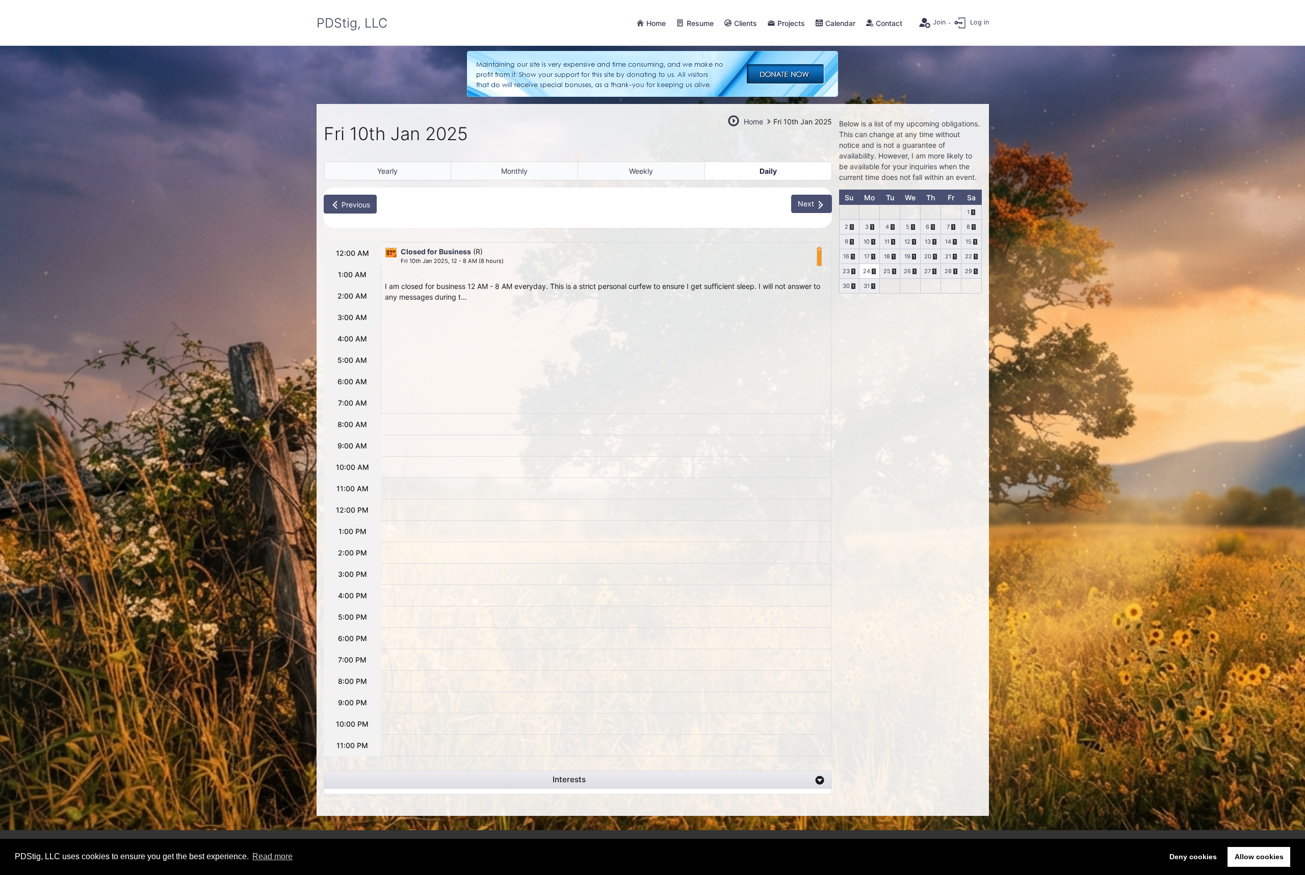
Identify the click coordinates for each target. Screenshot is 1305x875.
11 (887, 241)
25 (887, 271)
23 (846, 271)
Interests (569, 779)
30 (846, 285)
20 (927, 256)
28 (948, 271)
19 (907, 256)
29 (968, 271)
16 (846, 256)
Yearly (387, 171)
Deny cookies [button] (1193, 857)
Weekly (641, 171)
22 (968, 256)
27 (927, 271)
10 (867, 241)
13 (928, 241)
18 (887, 256)
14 (948, 241)
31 (867, 285)
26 (907, 271)
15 (968, 241)
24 (866, 271)
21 (948, 256)
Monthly (514, 171)
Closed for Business (436, 251)
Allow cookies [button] (1259, 857)
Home (753, 121)
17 (867, 256)
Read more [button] (272, 856)
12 (907, 241)
